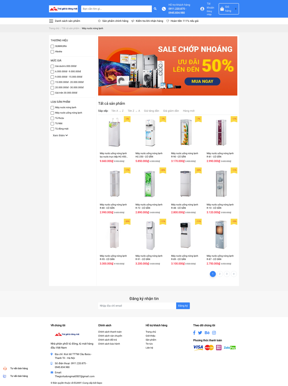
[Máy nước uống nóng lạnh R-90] (186, 132)
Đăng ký (183, 305)
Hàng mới (188, 110)
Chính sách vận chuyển (110, 335)
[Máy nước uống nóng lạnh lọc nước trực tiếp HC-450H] (114, 132)
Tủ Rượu (59, 118)
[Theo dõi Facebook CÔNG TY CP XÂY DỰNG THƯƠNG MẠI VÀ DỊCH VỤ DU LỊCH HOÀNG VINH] (194, 332)
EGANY (77, 383)
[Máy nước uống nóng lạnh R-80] (114, 183)
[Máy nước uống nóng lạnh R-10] (221, 183)
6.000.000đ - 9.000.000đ (68, 71)
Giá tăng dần (151, 110)
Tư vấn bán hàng (19, 368)
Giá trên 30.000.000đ (66, 92)
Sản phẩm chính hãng (115, 20)
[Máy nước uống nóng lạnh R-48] (186, 183)
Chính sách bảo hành (109, 343)
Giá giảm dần (171, 110)
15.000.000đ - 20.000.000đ (69, 82)
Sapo (99, 383)
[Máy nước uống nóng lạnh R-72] (150, 183)
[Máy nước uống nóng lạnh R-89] (186, 235)
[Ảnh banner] (167, 65)
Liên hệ (149, 347)
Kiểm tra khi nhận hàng (149, 20)
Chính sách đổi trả (107, 339)
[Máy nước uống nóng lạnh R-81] (221, 132)
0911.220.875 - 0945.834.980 (177, 10)
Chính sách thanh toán (110, 331)
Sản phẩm (151, 339)
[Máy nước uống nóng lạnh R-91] (150, 235)
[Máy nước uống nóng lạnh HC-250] (150, 132)
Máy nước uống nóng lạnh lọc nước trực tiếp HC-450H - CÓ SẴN (114, 156)
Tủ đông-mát (61, 128)
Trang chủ (151, 331)
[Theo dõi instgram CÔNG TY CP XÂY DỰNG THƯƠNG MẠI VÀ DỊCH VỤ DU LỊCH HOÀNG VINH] (214, 332)
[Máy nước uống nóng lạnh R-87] (221, 235)
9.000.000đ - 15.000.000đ (68, 76)
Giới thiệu (150, 335)
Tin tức (149, 343)
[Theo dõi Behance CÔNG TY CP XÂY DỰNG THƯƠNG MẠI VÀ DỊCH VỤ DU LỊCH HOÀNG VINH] (207, 332)
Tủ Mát (58, 123)
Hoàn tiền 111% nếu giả (184, 20)
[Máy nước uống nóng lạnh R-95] (114, 235)
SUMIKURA (61, 46)
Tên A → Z (117, 110)
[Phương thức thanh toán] (214, 347)
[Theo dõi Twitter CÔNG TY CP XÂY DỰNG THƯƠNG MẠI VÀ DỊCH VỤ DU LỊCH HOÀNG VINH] (200, 332)
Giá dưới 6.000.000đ (65, 66)
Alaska (58, 51)
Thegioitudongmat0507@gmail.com (74, 376)
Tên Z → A (134, 110)
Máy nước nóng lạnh (65, 107)
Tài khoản (210, 5)
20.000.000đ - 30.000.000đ (69, 87)
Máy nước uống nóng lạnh (68, 112)
